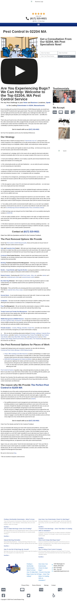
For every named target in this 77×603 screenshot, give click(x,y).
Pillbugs (19, 327)
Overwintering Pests (24, 335)
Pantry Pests (33, 335)
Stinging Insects (34, 337)
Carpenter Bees (45, 333)
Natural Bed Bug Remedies (12, 540)
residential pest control (13, 277)
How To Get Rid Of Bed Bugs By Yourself (16, 549)
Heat (30, 207)
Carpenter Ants (10, 248)
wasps (21, 290)
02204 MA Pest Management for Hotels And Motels (17, 359)
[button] (38, 24)
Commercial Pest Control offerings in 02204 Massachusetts (16, 350)
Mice (32, 275)
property (33, 398)
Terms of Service (36, 585)
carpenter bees (12, 290)
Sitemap (46, 585)
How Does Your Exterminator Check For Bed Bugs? (53, 519)
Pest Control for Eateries (7, 370)
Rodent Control (5, 275)
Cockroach (4, 255)
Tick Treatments (37, 338)
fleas (17, 290)
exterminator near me (30, 140)
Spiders (16, 335)
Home (25, 102)
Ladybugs (38, 333)
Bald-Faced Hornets (18, 338)
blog (15, 453)
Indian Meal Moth (15, 337)
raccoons (3, 320)
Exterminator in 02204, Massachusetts (31, 105)
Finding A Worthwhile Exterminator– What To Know (19, 519)
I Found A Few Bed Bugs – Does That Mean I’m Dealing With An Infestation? (44, 576)
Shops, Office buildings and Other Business (16, 353)
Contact (53, 585)
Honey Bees (29, 338)
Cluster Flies (31, 327)
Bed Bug (3, 262)
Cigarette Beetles (22, 270)
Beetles (3, 270)
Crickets (14, 327)
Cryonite (26, 207)
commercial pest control (28, 277)
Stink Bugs (24, 337)
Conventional (36, 207)
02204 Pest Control (25, 275)
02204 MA (9, 213)
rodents (44, 275)
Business (34, 102)
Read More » (6, 526)
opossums (19, 320)
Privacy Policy (25, 585)
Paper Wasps (9, 338)
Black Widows (4, 335)
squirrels (8, 320)
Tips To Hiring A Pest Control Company (50, 549)
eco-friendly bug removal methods (15, 207)
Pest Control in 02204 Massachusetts (17, 242)
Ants (2, 248)
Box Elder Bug (5, 280)
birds (12, 320)
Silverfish (24, 327)
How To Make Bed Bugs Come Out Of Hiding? (18, 528)
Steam (42, 207)
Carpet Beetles (10, 270)
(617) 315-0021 (34, 129)
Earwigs (33, 333)
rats (35, 275)
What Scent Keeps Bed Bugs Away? (49, 540)
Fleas (2, 306)
